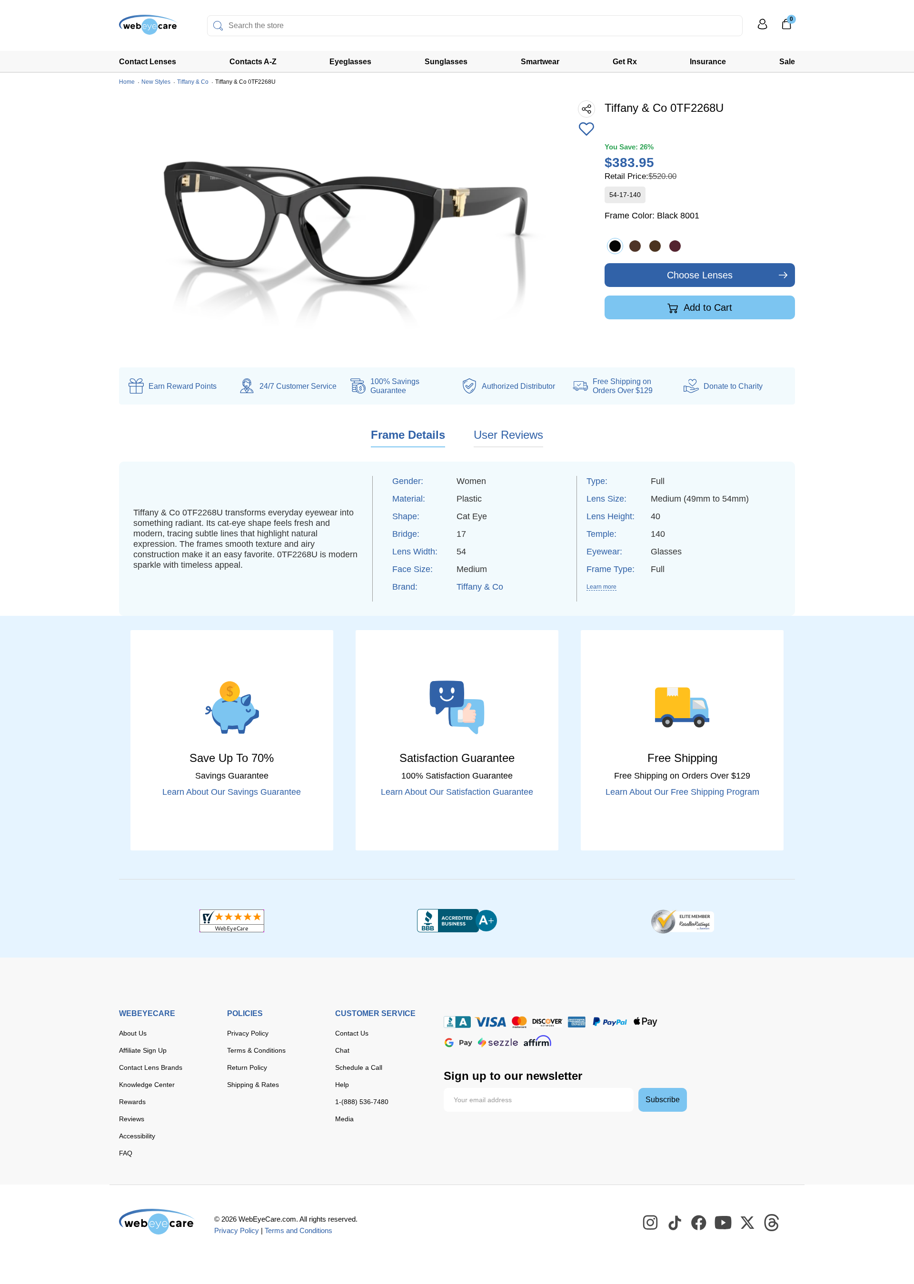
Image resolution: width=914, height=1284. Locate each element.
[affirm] (537, 1041)
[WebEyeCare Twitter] (747, 1223)
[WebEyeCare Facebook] (699, 1223)
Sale (787, 62)
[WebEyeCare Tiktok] (675, 1223)
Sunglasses (446, 62)
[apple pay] (645, 1022)
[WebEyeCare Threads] (772, 1223)
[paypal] (610, 1022)
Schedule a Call (358, 1067)
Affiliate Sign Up (143, 1050)
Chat (342, 1050)
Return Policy (247, 1067)
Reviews (131, 1119)
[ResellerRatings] (682, 921)
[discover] (547, 1022)
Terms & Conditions (256, 1050)
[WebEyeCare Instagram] (650, 1223)
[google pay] (458, 1042)
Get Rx (625, 62)
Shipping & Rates (253, 1084)
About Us (133, 1033)
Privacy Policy (247, 1033)
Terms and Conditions (298, 1230)
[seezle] (498, 1042)
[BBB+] (457, 921)
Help (342, 1084)
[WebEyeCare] (157, 1222)
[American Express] (576, 1022)
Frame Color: (652, 215)
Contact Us (351, 1033)
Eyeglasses (350, 62)
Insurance (708, 62)
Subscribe (663, 1100)
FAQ (125, 1153)
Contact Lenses (147, 62)
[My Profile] (762, 28)
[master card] (519, 1022)
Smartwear (540, 62)
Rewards (132, 1102)
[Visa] (490, 1022)
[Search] (218, 25)
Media (344, 1119)
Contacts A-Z (253, 62)
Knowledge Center (147, 1084)
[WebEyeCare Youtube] (723, 1223)
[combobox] (475, 25)
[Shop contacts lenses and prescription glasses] (148, 28)
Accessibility (137, 1136)
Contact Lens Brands (150, 1067)
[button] (586, 130)
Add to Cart (706, 307)
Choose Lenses (700, 275)
